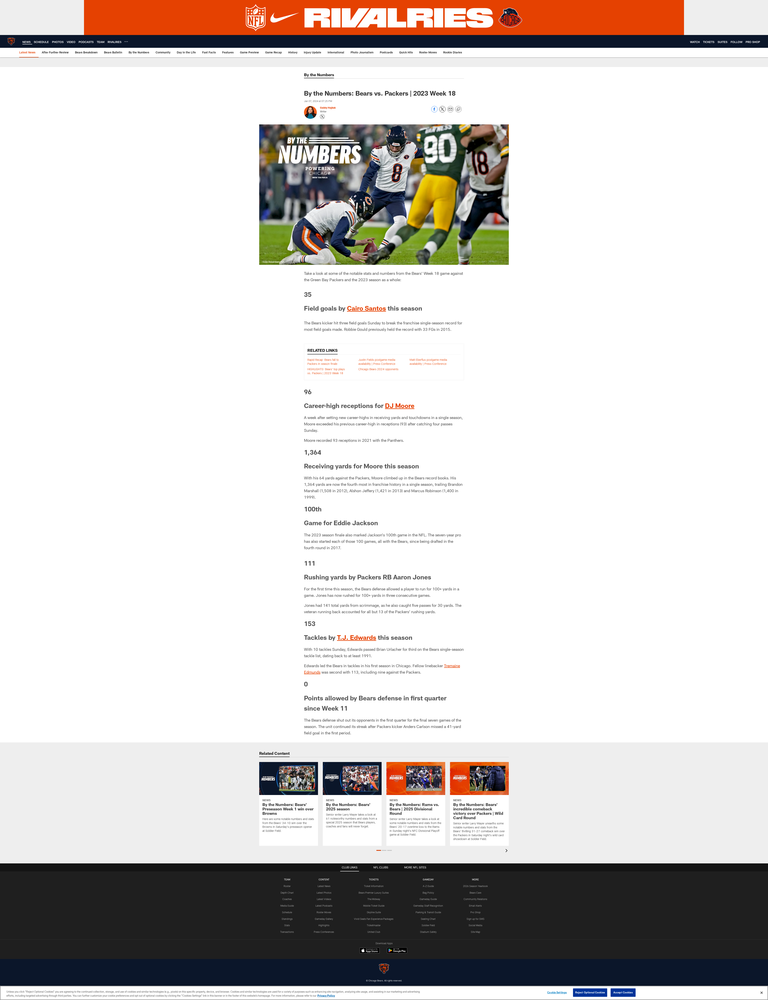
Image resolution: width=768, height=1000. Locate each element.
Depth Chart (287, 892)
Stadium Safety (428, 931)
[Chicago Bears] (384, 969)
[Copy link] (458, 109)
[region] (384, 993)
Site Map (475, 931)
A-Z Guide (428, 886)
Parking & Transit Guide (428, 912)
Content (324, 879)
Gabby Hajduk (328, 107)
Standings (287, 918)
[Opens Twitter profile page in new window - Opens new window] (322, 116)
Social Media (475, 925)
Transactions (287, 931)
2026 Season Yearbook (475, 886)
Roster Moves (324, 912)
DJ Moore (399, 405)
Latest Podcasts (323, 905)
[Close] (761, 992)
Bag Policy (428, 892)
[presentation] (507, 851)
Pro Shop (475, 912)
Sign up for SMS (475, 918)
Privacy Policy (326, 995)
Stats (287, 925)
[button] (378, 850)
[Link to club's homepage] (11, 41)
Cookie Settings (557, 992)
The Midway (373, 899)
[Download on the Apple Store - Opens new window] (370, 951)
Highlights (323, 925)
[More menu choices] (126, 41)
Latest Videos (324, 899)
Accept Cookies (623, 992)
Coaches (287, 899)
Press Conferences (324, 931)
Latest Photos (324, 892)
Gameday (428, 879)
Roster (287, 886)
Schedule (287, 912)
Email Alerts (475, 905)
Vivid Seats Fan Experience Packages (373, 918)
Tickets (374, 879)
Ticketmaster (374, 925)
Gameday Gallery (324, 918)
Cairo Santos (366, 308)
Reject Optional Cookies (590, 992)
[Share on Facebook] (434, 111)
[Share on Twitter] (442, 111)
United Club (373, 931)
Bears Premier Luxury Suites (374, 892)
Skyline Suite (374, 912)
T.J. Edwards (356, 637)
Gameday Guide (428, 899)
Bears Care (475, 892)
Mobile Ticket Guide (373, 905)
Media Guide (287, 905)
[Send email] (450, 111)
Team (287, 879)
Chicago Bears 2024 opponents (378, 369)
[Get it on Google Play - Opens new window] (397, 952)
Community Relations (475, 899)
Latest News (324, 886)
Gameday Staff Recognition (428, 905)
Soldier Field (428, 925)
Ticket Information (374, 886)
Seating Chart (428, 918)
